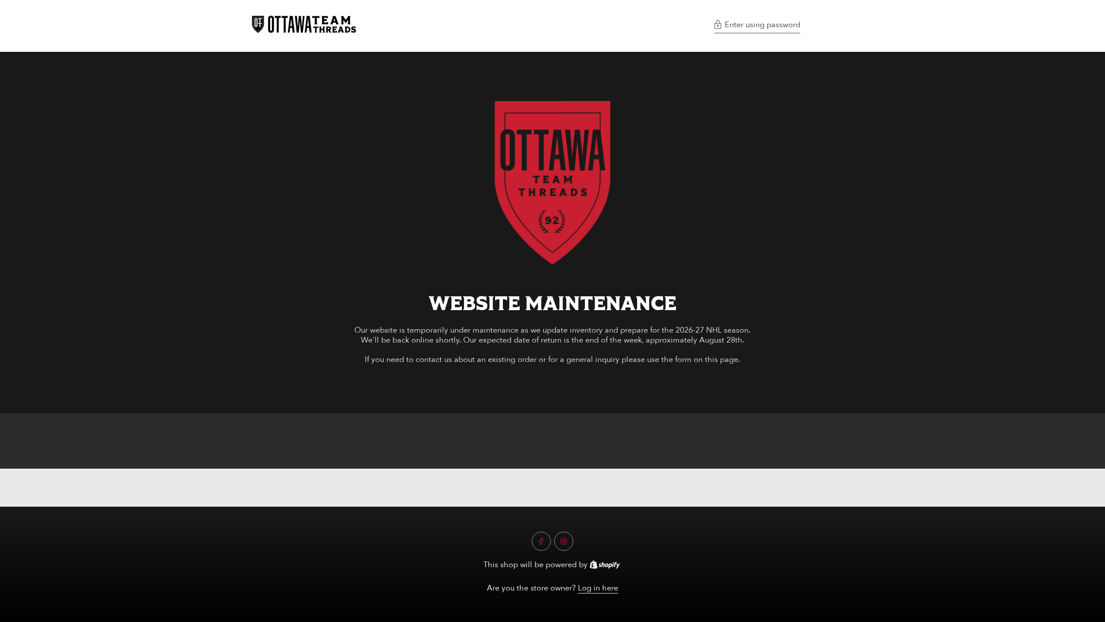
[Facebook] (541, 541)
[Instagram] (563, 541)
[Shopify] (604, 564)
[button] (757, 26)
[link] (552, 182)
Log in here (598, 588)
